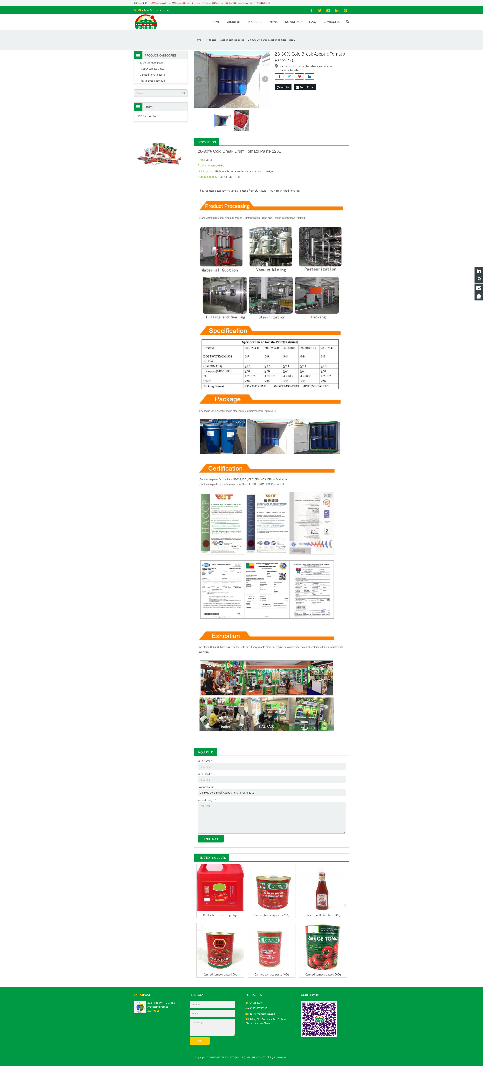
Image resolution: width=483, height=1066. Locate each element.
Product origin (206, 165)
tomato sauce (314, 66)
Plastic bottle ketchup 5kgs (220, 915)
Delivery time (206, 171)
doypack (329, 66)
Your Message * (207, 800)
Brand (202, 159)
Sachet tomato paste (152, 62)
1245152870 (255, 1002)
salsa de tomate (289, 70)
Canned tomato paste (152, 74)
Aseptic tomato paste (152, 68)
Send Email (306, 87)
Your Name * (205, 761)
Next (265, 79)
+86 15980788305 (257, 1008)
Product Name (206, 787)
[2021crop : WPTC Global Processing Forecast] (140, 1012)
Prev (199, 79)
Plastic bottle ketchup (152, 80)
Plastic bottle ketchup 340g (323, 915)
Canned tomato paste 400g (272, 974)
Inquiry (285, 87)
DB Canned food (148, 116)
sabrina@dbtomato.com (155, 10)
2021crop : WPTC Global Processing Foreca (161, 1004)
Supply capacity (208, 176)
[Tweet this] (289, 76)
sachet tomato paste (292, 66)
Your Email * (205, 774)
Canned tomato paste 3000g (323, 974)
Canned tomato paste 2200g (272, 915)
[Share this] (279, 76)
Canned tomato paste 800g (220, 974)
